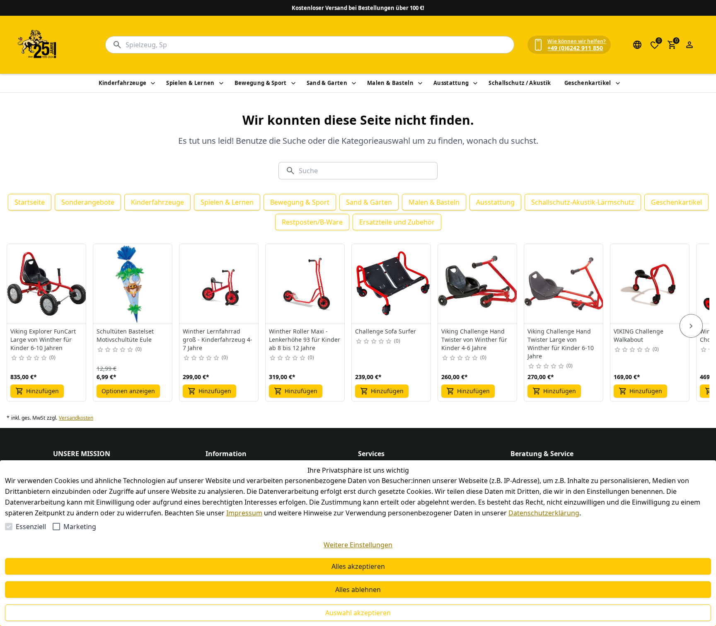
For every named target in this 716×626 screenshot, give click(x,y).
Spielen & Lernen (190, 83)
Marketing (79, 526)
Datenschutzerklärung (543, 512)
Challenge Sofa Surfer (385, 331)
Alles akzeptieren (358, 566)
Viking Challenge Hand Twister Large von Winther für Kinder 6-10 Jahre (560, 343)
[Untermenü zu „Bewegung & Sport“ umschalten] (293, 83)
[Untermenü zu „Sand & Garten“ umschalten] (354, 83)
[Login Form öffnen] (689, 44)
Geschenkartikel (587, 83)
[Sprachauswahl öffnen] (637, 44)
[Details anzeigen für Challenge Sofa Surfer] (391, 284)
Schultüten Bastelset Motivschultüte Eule (125, 335)
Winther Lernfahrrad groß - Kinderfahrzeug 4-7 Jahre (217, 339)
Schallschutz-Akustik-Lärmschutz (582, 202)
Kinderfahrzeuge (123, 83)
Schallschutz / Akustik (520, 83)
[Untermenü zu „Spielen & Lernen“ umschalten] (221, 83)
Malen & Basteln (390, 83)
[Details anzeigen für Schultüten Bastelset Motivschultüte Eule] (133, 284)
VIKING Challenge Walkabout (638, 335)
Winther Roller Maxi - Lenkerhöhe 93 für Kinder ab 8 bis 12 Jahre (304, 339)
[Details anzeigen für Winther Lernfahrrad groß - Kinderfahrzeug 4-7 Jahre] (219, 284)
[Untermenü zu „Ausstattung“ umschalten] (475, 83)
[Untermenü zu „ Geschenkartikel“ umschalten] (618, 83)
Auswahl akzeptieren (358, 612)
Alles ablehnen (358, 589)
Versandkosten (76, 418)
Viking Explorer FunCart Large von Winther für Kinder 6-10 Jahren (43, 339)
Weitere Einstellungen (358, 544)
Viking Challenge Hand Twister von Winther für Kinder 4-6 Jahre (474, 339)
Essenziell (31, 526)
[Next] (691, 326)
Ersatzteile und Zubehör (397, 222)
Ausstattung (451, 83)
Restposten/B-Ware (312, 222)
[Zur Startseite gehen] (37, 44)
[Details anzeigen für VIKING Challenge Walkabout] (650, 284)
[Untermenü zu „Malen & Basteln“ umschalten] (420, 83)
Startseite (30, 202)
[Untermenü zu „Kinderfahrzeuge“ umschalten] (153, 83)
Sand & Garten (327, 83)
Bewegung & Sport (261, 83)
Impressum (244, 512)
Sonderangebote (87, 202)
